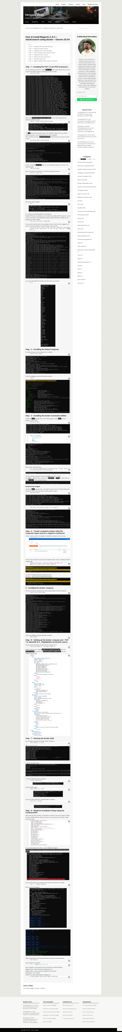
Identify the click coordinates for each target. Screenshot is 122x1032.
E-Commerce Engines (67, 1018)
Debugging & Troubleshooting (85, 173)
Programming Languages (84, 239)
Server (79, 204)
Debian (79, 258)
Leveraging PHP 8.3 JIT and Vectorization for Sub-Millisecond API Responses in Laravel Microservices (86, 121)
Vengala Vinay (34, 15)
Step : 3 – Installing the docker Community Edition (40, 50)
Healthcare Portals (67, 1012)
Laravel (79, 222)
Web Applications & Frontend (84, 232)
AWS (79, 269)
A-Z (94, 159)
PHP (79, 201)
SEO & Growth (81, 180)
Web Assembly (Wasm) (83, 262)
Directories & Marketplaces (69, 1008)
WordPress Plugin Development (85, 169)
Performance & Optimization (84, 165)
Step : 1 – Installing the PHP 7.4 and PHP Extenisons (41, 46)
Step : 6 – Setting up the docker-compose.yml (39, 56)
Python (79, 229)
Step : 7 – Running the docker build (37, 58)
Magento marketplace (46, 536)
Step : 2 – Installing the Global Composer (38, 48)
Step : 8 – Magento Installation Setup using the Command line (43, 61)
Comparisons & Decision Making (85, 211)
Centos (79, 255)
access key (63, 536)
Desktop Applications (83, 236)
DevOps (79, 218)
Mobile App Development (88, 1021)
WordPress (80, 208)
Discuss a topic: (81, 92)
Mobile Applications (82, 225)
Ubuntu (79, 242)
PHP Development (82, 214)
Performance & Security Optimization (86, 250)
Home (27, 28)
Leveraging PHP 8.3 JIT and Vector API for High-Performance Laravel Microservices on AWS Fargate (87, 114)
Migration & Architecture (83, 197)
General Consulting (87, 1015)
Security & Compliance (83, 176)
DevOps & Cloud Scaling (83, 162)
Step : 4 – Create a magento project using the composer (42, 52)
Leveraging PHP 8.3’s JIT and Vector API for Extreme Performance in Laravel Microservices (87, 136)
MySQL (79, 276)
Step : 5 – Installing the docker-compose (38, 54)
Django (79, 272)
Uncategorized (81, 190)
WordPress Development (88, 1008)
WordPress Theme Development (85, 186)
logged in (32, 988)
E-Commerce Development (88, 1005)
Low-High (89, 159)
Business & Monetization (83, 183)
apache (79, 265)
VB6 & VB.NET (81, 246)
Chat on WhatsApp (87, 99)
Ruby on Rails (81, 279)
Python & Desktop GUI (87, 1012)
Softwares (80, 283)
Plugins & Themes (82, 194)
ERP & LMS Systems (67, 1005)
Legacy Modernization (87, 1018)
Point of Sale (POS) (67, 1015)
